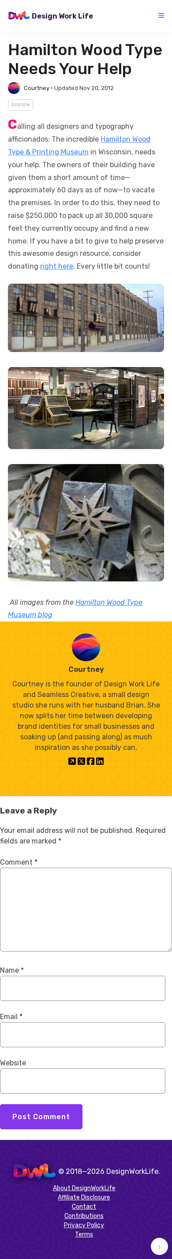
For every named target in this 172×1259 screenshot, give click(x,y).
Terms (84, 1234)
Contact (84, 1206)
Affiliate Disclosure (84, 1197)
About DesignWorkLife (84, 1188)
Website (13, 1063)
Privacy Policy (84, 1225)
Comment (18, 862)
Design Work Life (62, 16)
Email (11, 1016)
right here (56, 266)
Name (12, 970)
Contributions (84, 1216)
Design (20, 105)
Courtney (36, 88)
